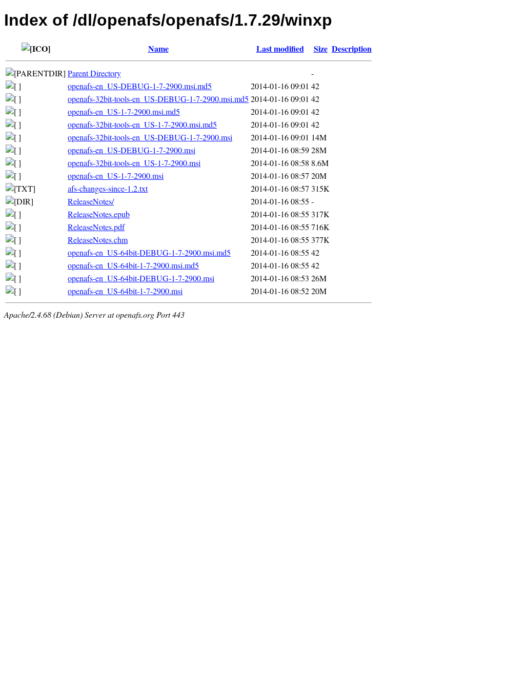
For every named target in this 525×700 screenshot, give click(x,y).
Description (352, 48)
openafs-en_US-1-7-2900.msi (116, 175)
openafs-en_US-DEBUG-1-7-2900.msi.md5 (140, 85)
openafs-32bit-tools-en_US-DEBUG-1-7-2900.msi (150, 137)
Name (158, 48)
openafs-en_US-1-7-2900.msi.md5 (124, 111)
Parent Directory (94, 73)
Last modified (280, 48)
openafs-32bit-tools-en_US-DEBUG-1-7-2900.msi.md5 (158, 98)
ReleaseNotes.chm (98, 239)
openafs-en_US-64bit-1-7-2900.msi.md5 (133, 265)
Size (321, 48)
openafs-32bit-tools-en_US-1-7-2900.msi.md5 (142, 124)
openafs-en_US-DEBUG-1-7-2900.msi (131, 150)
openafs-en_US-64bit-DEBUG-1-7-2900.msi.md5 (149, 252)
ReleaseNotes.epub (99, 214)
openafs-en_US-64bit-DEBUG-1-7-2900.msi (141, 278)
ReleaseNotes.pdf (96, 226)
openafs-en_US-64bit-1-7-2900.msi (125, 290)
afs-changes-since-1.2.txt (108, 188)
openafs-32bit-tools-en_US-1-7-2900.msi (134, 162)
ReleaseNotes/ (91, 201)
